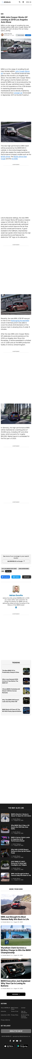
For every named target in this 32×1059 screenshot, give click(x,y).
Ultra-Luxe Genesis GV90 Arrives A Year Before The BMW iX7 (10, 681)
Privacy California (5, 1020)
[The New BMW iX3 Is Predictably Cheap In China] (26, 669)
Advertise (3, 1011)
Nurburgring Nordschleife (20, 320)
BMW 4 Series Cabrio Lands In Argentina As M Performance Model (20, 839)
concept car (18, 93)
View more (15, 994)
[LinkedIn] (16, 607)
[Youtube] (17, 1041)
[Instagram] (21, 1041)
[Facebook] (11, 1041)
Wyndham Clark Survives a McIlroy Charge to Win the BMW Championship (16, 950)
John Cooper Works (24, 568)
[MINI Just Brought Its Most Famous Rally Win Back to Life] (5, 873)
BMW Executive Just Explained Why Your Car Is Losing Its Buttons (15, 983)
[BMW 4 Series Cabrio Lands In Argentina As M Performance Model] (5, 837)
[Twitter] (14, 1041)
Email (27, 577)
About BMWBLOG (5, 1007)
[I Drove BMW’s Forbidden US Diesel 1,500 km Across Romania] (26, 688)
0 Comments (28, 35)
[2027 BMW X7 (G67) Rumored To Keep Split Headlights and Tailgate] (5, 861)
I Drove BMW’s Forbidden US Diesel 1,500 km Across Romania (11, 690)
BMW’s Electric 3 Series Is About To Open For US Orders (21, 815)
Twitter (17, 577)
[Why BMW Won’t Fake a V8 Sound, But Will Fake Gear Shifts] (5, 825)
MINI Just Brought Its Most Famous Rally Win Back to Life (21, 874)
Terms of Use (14, 1011)
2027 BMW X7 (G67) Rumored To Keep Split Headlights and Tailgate (19, 863)
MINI (2, 14)
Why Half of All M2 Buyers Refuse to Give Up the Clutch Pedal (20, 851)
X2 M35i (15, 159)
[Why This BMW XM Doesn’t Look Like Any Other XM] (26, 698)
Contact (23, 1007)
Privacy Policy (14, 1015)
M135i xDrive (5, 156)
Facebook (6, 577)
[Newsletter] (23, 2)
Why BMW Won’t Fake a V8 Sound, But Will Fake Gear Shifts (20, 827)
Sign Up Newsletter (24, 1012)
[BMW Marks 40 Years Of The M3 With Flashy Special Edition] (26, 708)
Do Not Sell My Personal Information (25, 1016)
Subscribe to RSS (5, 1015)
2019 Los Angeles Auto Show (9, 568)
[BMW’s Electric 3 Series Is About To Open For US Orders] (5, 814)
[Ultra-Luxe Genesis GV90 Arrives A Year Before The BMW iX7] (26, 678)
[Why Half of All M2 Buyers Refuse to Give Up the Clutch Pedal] (5, 849)
